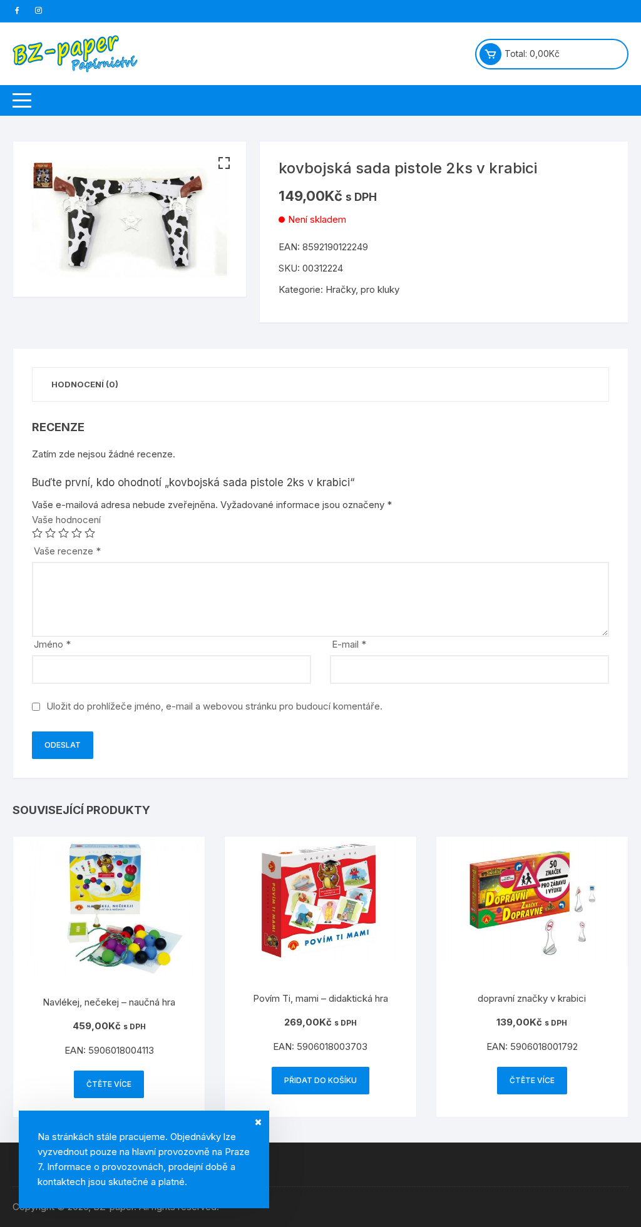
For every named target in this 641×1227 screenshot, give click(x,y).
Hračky (341, 289)
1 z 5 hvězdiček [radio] (37, 532)
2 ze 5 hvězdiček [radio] (50, 532)
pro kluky (380, 289)
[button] (224, 163)
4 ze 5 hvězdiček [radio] (76, 532)
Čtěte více (108, 1084)
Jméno (52, 644)
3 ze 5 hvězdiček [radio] (63, 532)
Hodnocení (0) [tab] (84, 384)
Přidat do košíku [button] (320, 1080)
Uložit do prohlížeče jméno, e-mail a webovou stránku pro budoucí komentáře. (214, 706)
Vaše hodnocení (66, 520)
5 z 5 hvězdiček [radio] (90, 532)
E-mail (349, 644)
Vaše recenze (67, 551)
